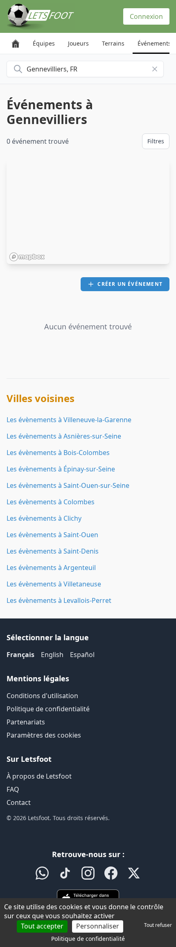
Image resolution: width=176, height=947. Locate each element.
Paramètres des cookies (44, 735)
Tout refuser (158, 925)
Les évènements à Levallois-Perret (59, 600)
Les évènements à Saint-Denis (53, 551)
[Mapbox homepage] (27, 257)
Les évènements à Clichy (44, 518)
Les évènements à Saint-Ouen (52, 534)
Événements (154, 43)
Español (82, 654)
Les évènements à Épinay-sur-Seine (61, 469)
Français (20, 654)
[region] (88, 211)
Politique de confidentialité (48, 708)
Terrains (113, 43)
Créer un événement (129, 283)
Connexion (146, 16)
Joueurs (78, 43)
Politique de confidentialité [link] (88, 938)
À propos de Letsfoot (39, 776)
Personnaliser (97, 926)
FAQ (13, 789)
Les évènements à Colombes (51, 501)
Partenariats (26, 721)
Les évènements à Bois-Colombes (58, 452)
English (52, 654)
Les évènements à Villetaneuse (54, 583)
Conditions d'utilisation (42, 695)
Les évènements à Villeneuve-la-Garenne (69, 419)
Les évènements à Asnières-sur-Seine (64, 436)
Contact (19, 802)
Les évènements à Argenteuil (51, 567)
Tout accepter (42, 926)
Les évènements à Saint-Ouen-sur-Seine (68, 485)
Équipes (44, 43)
